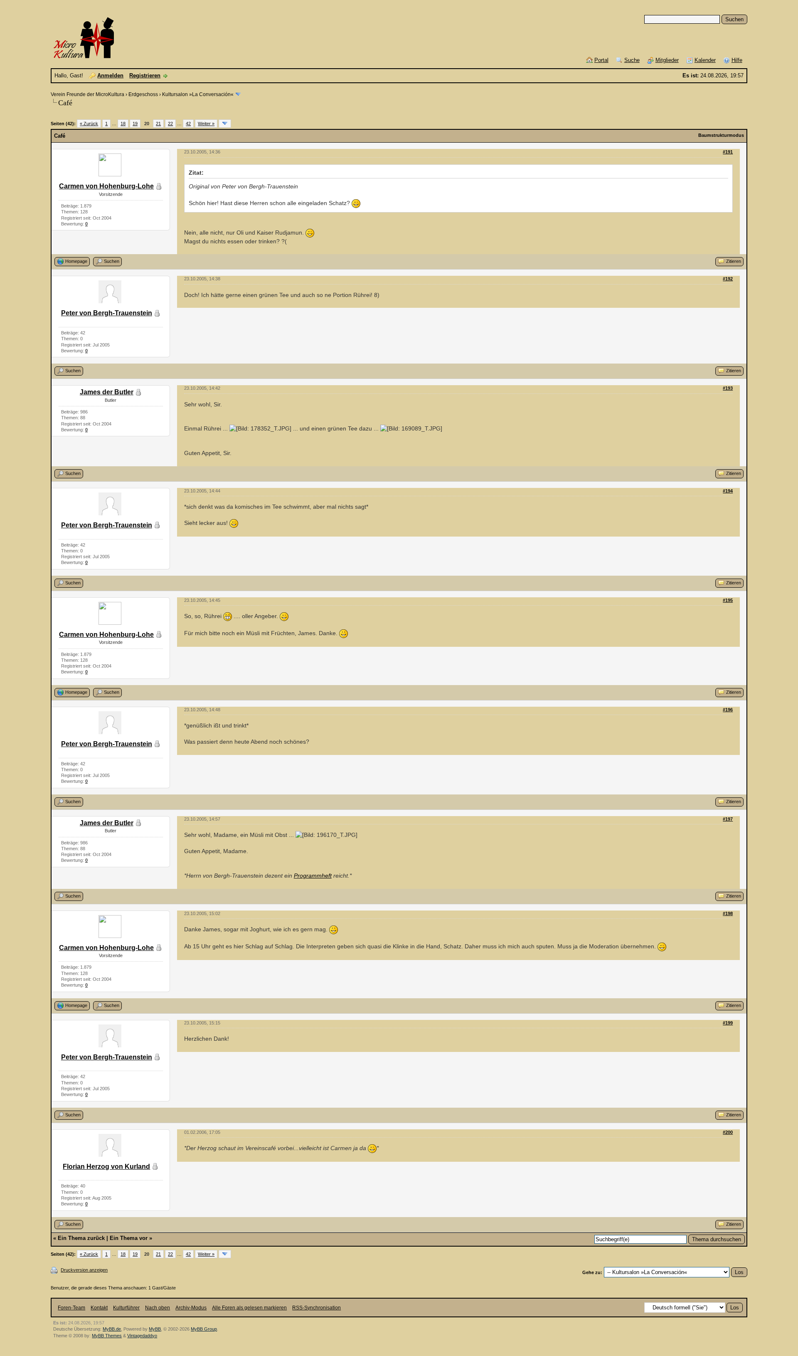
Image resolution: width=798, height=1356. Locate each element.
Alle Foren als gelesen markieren (249, 1308)
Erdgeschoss (143, 94)
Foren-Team (71, 1308)
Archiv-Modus (191, 1308)
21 (158, 123)
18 (123, 123)
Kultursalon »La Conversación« (198, 94)
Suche (632, 60)
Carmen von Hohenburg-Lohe (106, 186)
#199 (728, 1022)
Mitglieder (667, 60)
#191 (728, 151)
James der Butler (106, 392)
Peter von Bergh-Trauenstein (106, 313)
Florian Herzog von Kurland (106, 1166)
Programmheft (313, 875)
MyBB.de (112, 1328)
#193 (728, 388)
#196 (728, 709)
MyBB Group (204, 1328)
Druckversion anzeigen (84, 1269)
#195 (728, 600)
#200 (728, 1132)
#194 (728, 490)
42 (188, 123)
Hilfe (737, 60)
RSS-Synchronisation (316, 1308)
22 (170, 123)
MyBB (155, 1328)
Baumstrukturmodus (721, 135)
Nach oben (157, 1308)
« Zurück (89, 123)
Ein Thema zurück (81, 1238)
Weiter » (206, 123)
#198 (728, 913)
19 (135, 123)
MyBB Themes (107, 1335)
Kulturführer (126, 1308)
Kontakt (99, 1308)
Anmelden (110, 75)
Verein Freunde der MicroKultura (87, 94)
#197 (728, 819)
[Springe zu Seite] (225, 123)
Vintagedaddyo (142, 1335)
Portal (601, 60)
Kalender (705, 60)
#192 (728, 278)
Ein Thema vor (129, 1238)
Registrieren (144, 75)
